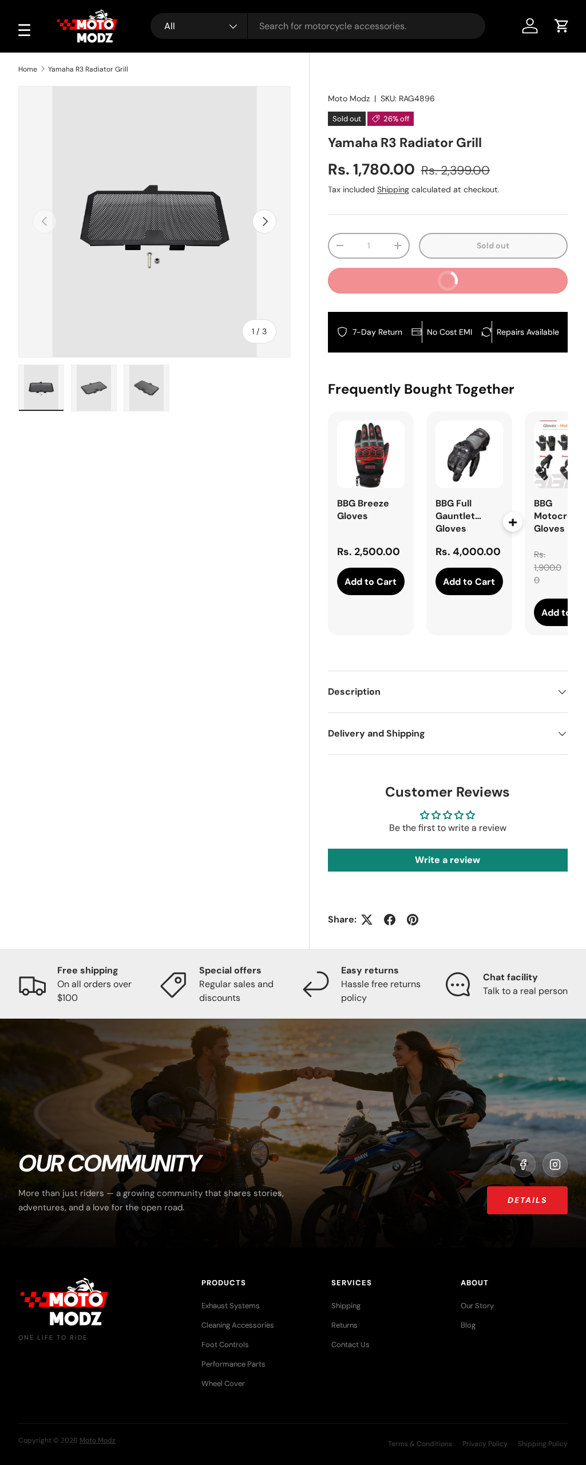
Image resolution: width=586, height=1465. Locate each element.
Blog (468, 1325)
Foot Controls (225, 1344)
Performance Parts (233, 1364)
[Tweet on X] (366, 919)
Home (27, 69)
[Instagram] (555, 1164)
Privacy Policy (485, 1443)
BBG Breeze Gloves (363, 509)
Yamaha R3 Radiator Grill (88, 69)
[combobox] (318, 26)
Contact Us (350, 1344)
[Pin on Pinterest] (412, 919)
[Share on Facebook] (389, 919)
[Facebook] (523, 1164)
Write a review (447, 860)
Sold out (493, 245)
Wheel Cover (223, 1383)
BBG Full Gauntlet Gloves (455, 515)
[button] (562, 25)
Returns (344, 1325)
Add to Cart (371, 582)
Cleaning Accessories (237, 1325)
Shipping (393, 189)
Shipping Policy (543, 1443)
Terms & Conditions (420, 1443)
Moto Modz (349, 98)
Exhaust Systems (230, 1305)
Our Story (477, 1305)
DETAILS (527, 1200)
